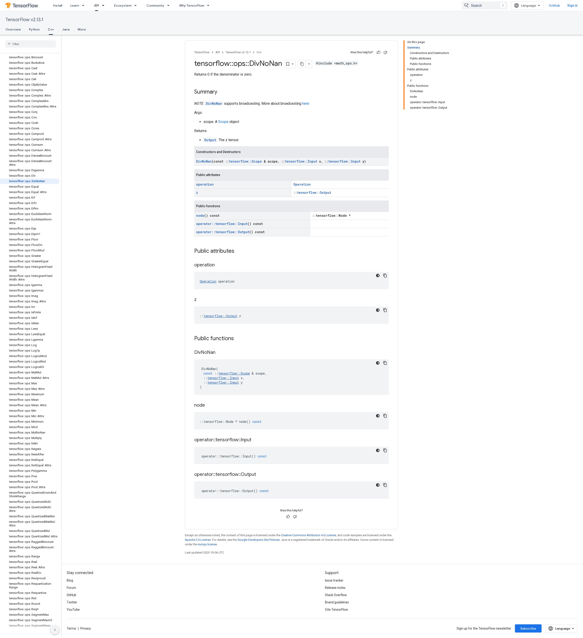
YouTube (73, 609)
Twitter (72, 602)
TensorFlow (202, 52)
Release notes (335, 588)
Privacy (85, 628)
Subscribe (528, 628)
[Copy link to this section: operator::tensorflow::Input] (256, 440)
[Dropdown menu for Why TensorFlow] (209, 5)
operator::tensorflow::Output (222, 232)
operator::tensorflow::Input (222, 224)
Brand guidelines (337, 602)
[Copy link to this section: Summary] (221, 92)
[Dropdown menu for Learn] (84, 5)
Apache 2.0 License (198, 539)
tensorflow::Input (301, 161)
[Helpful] (378, 52)
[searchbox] (30, 44)
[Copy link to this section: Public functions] (238, 339)
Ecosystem (122, 5)
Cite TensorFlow (336, 609)
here (305, 103)
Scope (223, 122)
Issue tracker (334, 580)
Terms (71, 628)
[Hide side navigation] (54, 629)
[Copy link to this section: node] (209, 405)
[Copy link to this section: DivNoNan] (220, 352)
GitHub (554, 5)
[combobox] (484, 5)
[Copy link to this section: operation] (219, 265)
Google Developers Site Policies (259, 539)
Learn (74, 5)
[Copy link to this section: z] (201, 300)
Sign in (572, 5)
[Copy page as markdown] (302, 64)
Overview (13, 29)
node (200, 215)
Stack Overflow (336, 595)
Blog (70, 580)
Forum (71, 588)
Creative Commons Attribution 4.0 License (308, 535)
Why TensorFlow (191, 5)
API (96, 5)
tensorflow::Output (314, 192)
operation (205, 184)
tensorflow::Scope (245, 161)
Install (57, 5)
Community (155, 5)
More (82, 29)
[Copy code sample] (385, 275)
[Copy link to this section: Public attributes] (238, 251)
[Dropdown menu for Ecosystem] (136, 5)
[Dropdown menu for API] (104, 5)
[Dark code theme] (377, 275)
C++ (51, 29)
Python (34, 29)
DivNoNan (214, 103)
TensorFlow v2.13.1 (24, 20)
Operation (302, 184)
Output (210, 140)
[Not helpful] (385, 52)
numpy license (207, 544)
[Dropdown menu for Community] (169, 5)
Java (65, 29)
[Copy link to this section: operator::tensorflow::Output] (260, 474)
